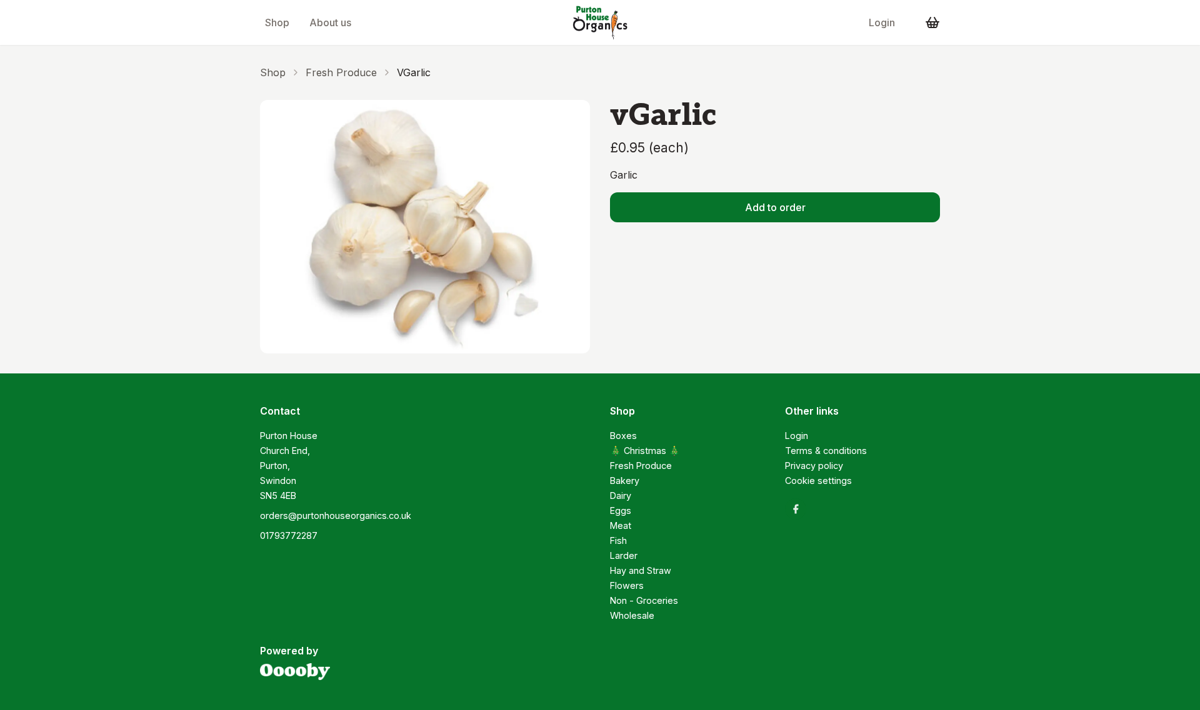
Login (882, 22)
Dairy (620, 495)
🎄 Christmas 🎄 (645, 450)
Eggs (620, 510)
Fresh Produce (341, 72)
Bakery (624, 480)
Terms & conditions (826, 450)
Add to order (775, 207)
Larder (624, 555)
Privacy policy (814, 465)
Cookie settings (818, 480)
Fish (618, 540)
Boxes (623, 435)
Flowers (627, 585)
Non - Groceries (644, 600)
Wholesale (632, 615)
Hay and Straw (640, 570)
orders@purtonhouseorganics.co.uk (335, 515)
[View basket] (932, 22)
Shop (277, 22)
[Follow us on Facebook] (795, 509)
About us (330, 22)
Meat (620, 525)
